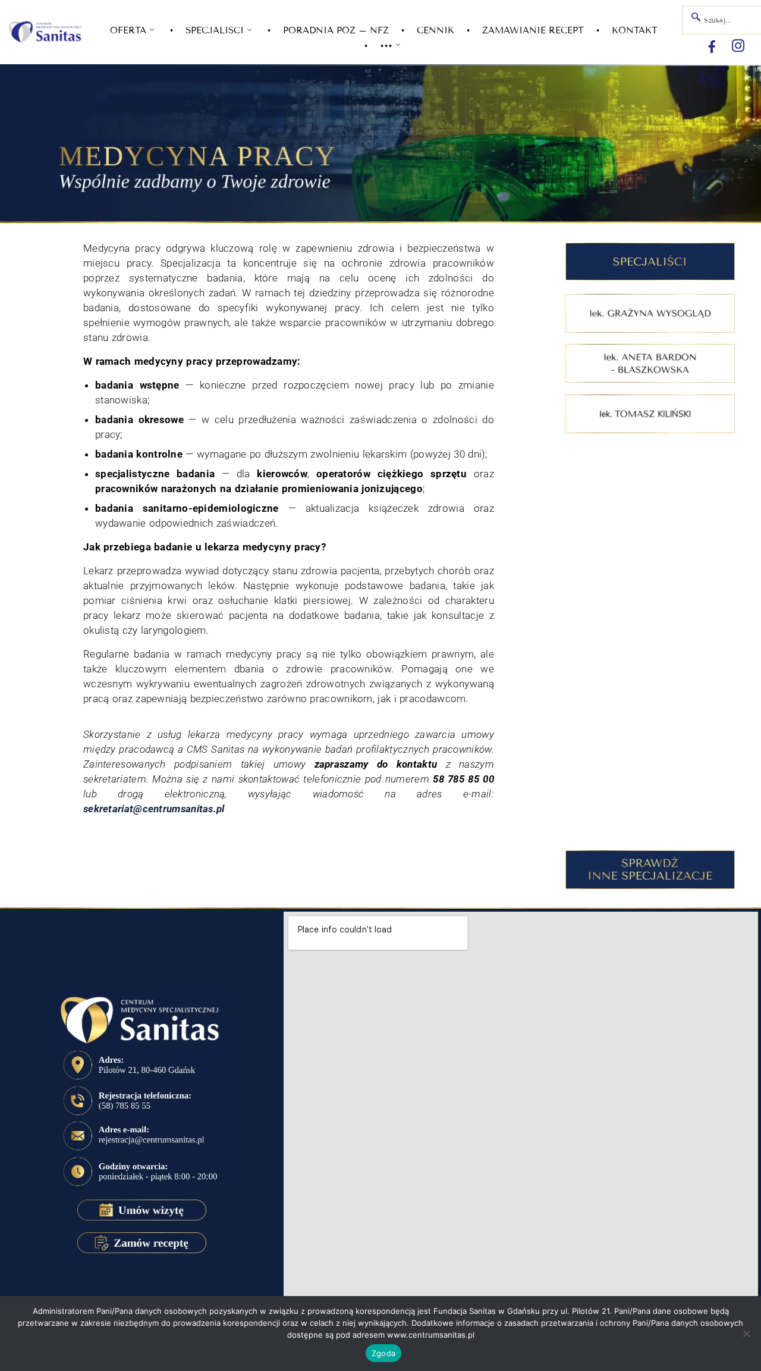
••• (386, 45)
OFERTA (128, 30)
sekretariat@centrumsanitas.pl (154, 809)
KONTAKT (635, 30)
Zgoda (383, 1353)
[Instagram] (738, 46)
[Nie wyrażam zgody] (746, 1333)
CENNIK (435, 30)
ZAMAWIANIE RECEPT (533, 30)
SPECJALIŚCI (214, 30)
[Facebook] (712, 46)
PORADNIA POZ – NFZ (336, 30)
